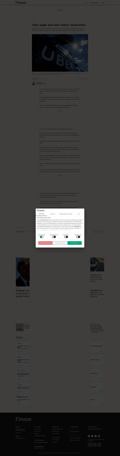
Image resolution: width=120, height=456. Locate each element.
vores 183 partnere (44, 220)
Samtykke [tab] (41, 213)
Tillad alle (74, 243)
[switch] (54, 237)
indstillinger (77, 226)
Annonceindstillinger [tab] (65, 214)
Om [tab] (79, 214)
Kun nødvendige (45, 243)
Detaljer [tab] (52, 214)
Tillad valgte (60, 243)
